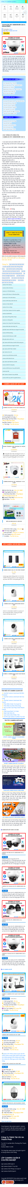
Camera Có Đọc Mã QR (8, 304)
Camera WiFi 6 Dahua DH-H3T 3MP (11, 1034)
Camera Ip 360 (6, 371)
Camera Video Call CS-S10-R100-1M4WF (14, 570)
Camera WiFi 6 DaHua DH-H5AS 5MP (11, 1063)
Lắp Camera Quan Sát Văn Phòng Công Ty (13, 817)
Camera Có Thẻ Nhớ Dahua (9, 291)
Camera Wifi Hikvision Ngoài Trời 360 (9, 113)
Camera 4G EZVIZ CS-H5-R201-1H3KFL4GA (14, 407)
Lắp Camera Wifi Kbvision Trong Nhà (9, 107)
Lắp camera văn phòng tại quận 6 (11, 1169)
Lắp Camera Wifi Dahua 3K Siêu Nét (9, 103)
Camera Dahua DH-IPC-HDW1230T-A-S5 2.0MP (14, 482)
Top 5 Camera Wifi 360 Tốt (17, 85)
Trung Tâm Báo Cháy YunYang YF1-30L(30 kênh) (14, 447)
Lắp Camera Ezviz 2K (7, 352)
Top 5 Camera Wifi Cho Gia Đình (9, 109)
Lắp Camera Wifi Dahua (20, 101)
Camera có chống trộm (8, 320)
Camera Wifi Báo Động (8, 332)
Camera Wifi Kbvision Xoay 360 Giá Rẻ (11, 368)
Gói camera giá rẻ (7, 969)
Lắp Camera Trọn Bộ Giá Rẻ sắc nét (9, 125)
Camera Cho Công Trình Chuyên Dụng (11, 323)
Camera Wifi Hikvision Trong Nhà (9, 105)
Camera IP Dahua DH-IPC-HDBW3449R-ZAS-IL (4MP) (13, 954)
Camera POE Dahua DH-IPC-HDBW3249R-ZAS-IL (14, 886)
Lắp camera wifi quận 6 (8, 1164)
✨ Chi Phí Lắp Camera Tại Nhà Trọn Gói (13, 716)
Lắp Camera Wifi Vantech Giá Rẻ (9, 101)
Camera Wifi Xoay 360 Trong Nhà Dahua (12, 377)
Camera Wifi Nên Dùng (7, 123)
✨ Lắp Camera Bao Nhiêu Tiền (11, 715)
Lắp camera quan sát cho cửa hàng (13, 281)
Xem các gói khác (6, 1121)
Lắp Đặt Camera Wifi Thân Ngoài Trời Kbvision (11, 111)
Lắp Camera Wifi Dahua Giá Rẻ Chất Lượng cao (13, 342)
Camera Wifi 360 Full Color (8, 358)
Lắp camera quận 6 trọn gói (9, 1166)
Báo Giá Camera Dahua (7, 85)
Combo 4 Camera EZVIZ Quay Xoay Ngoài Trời (14, 674)
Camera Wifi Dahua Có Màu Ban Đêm (11, 294)
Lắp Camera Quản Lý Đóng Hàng (14, 269)
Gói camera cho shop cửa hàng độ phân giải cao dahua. (13, 279)
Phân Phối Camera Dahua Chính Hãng (14, 790)
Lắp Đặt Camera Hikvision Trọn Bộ (9, 129)
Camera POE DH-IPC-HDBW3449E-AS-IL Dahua (12, 920)
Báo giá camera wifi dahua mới (8, 89)
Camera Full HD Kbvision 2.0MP (9, 336)
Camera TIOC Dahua (7, 284)
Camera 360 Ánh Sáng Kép (8, 365)
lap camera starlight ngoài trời (13, 274)
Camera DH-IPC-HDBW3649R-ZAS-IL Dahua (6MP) (13, 25)
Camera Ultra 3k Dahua (8, 288)
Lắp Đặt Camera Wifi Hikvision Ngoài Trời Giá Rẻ (13, 329)
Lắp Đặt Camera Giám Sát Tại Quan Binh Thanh (13, 737)
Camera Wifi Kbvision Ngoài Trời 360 (11, 345)
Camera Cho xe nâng (7, 307)
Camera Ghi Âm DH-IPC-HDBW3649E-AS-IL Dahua (13, 853)
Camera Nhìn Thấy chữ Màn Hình (9, 91)
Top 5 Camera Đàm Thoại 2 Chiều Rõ (9, 83)
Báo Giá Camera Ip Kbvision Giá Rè (11, 271)
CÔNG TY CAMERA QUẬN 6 (8, 1)
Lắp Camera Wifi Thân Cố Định (9, 349)
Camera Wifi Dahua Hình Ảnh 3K (10, 300)
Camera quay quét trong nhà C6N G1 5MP (14, 604)
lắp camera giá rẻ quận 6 (8, 1171)
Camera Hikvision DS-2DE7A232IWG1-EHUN (13, 1103)
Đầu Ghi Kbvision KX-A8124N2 (14, 521)
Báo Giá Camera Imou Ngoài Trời (8, 93)
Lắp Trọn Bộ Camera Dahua (8, 127)
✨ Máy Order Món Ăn (8, 713)
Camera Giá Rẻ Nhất (7, 313)
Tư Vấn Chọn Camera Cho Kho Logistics (11, 310)
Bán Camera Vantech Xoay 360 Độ (10, 374)
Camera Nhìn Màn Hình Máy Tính (10, 326)
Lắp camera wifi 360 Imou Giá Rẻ (10, 361)
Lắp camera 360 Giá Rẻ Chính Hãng (9, 121)
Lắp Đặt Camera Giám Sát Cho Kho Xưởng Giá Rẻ (13, 272)
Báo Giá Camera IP (18, 89)
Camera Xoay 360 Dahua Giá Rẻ (10, 355)
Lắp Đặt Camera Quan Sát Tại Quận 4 (14, 763)
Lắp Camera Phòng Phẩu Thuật (9, 316)
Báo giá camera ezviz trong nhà (8, 87)
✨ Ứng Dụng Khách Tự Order (10, 711)
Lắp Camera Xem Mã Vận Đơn (16, 264)
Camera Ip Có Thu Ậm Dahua (9, 297)
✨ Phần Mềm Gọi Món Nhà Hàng (11, 706)
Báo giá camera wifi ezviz (8, 339)
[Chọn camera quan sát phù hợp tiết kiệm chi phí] (24, 12)
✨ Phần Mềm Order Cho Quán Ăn (11, 704)
